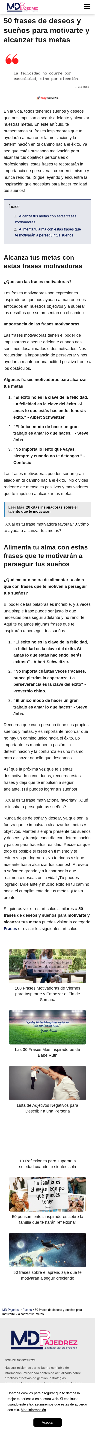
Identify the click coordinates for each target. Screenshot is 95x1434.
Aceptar (47, 1422)
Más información (33, 1410)
